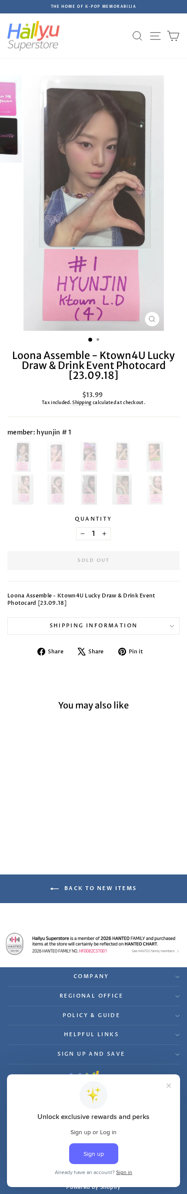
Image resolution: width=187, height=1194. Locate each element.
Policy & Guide (91, 1015)
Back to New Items (99, 888)
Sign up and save (91, 1053)
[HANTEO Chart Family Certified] (93, 944)
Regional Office (91, 995)
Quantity (93, 518)
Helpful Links (91, 1034)
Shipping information (94, 625)
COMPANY (91, 976)
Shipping (81, 403)
